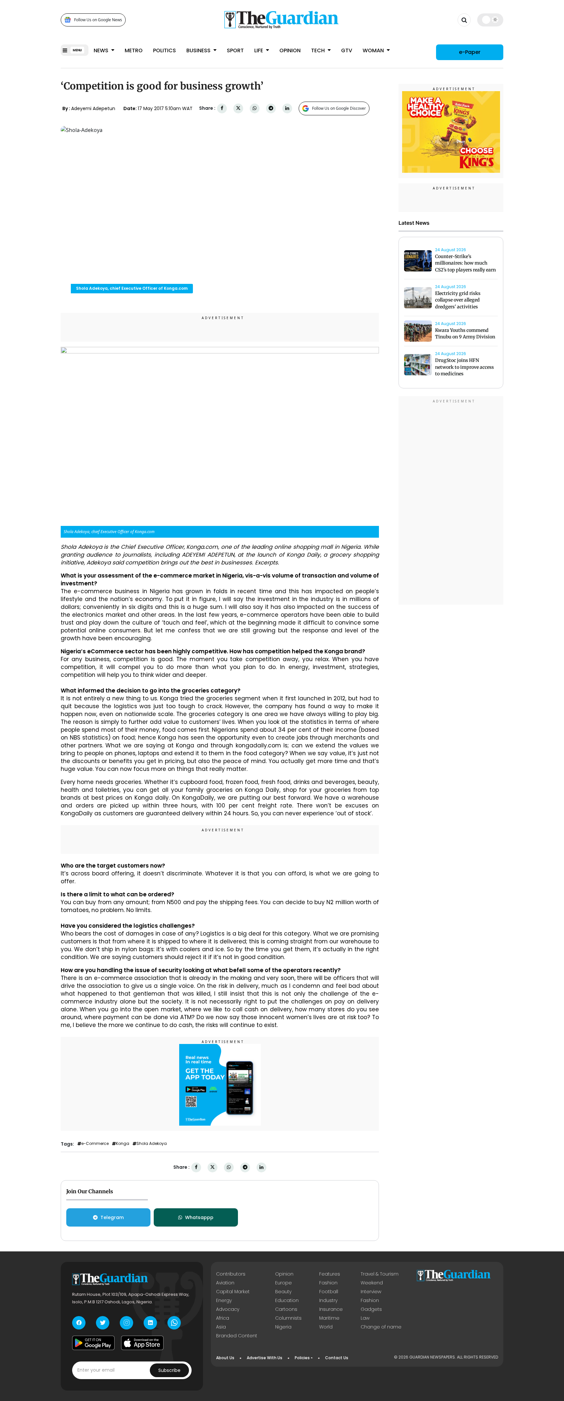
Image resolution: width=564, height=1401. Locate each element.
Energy (224, 1300)
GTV (346, 50)
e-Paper (469, 52)
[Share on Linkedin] (287, 108)
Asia (221, 1327)
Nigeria (283, 1327)
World (326, 1327)
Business (199, 50)
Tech (318, 50)
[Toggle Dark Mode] (490, 19)
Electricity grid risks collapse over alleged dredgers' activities (457, 300)
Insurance (331, 1309)
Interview (371, 1291)
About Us (225, 1357)
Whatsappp (199, 1217)
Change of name (381, 1327)
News (102, 50)
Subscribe (169, 1370)
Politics (164, 50)
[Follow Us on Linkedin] (150, 1322)
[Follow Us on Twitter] (102, 1322)
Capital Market (233, 1291)
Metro (134, 50)
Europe (283, 1282)
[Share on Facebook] (222, 108)
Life (259, 50)
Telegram (112, 1217)
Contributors (230, 1274)
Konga (122, 1143)
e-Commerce (95, 1143)
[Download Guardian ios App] (142, 1343)
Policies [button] (302, 1357)
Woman (374, 50)
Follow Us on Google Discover (339, 108)
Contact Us (336, 1357)
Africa (222, 1318)
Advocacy (227, 1309)
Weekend (372, 1282)
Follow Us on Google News (98, 20)
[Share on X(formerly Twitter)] (238, 108)
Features (329, 1274)
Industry (328, 1300)
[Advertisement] (451, 501)
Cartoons (286, 1309)
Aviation (225, 1282)
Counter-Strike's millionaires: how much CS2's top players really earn (465, 263)
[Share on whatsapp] (255, 108)
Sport (235, 50)
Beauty (283, 1291)
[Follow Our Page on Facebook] (79, 1322)
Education (287, 1300)
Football (328, 1291)
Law (365, 1318)
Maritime (329, 1318)
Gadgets (371, 1309)
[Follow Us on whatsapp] (174, 1322)
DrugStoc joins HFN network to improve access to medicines (464, 367)
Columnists (288, 1318)
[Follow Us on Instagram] (126, 1322)
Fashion (328, 1282)
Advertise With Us (264, 1357)
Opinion (290, 50)
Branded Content (236, 1335)
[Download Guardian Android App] (93, 1343)
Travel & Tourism (380, 1274)
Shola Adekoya (151, 1143)
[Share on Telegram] (271, 108)
